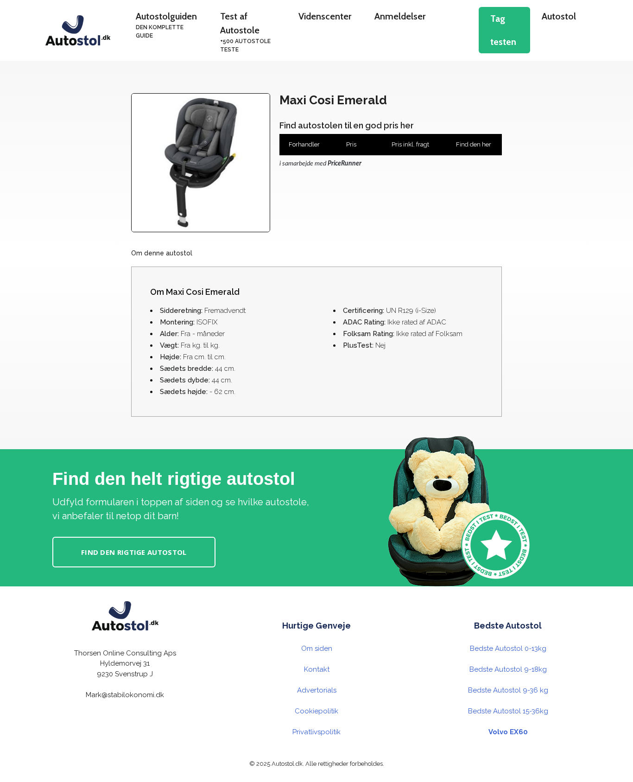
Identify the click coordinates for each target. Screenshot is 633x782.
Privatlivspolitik (316, 732)
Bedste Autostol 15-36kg (508, 711)
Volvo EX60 (508, 732)
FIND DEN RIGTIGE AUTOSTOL (134, 552)
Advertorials (316, 690)
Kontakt (316, 669)
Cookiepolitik (316, 711)
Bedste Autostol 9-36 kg (508, 690)
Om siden (316, 648)
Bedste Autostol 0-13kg (508, 648)
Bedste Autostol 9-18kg (508, 669)
